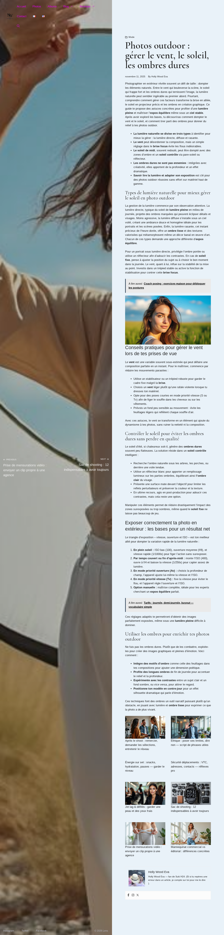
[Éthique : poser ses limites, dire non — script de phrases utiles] (191, 727)
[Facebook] (128, 895)
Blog (66, 6)
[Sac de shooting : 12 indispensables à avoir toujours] (191, 793)
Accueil (21, 6)
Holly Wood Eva (159, 76)
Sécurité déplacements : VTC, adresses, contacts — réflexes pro (190, 766)
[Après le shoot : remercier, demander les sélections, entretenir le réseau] (145, 727)
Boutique (85, 6)
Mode (131, 37)
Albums (52, 6)
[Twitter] (137, 895)
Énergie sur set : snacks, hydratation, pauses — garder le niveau (144, 766)
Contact (21, 16)
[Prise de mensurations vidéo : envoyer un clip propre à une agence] (145, 833)
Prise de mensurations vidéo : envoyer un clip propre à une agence (25, 470)
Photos (36, 6)
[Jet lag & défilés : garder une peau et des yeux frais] (145, 793)
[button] (18, 26)
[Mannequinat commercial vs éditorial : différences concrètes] (191, 833)
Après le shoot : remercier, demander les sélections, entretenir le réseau (141, 745)
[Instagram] (133, 895)
